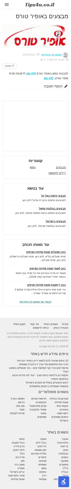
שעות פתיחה (61, 402)
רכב (44, 475)
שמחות (42, 479)
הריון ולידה (19, 446)
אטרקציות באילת (59, 398)
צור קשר (34, 324)
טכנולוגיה (63, 453)
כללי (22, 453)
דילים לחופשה (57, 173)
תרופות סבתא (38, 398)
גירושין (21, 402)
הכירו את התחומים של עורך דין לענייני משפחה (43, 364)
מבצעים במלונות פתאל (52, 208)
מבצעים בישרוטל (56, 221)
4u (39, 4)
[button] (63, 481)
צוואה (43, 413)
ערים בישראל (17, 471)
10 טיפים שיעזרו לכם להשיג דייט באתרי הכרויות (42, 360)
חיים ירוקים (19, 449)
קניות (65, 475)
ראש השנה (62, 413)
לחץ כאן (49, 78)
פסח (22, 409)
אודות (65, 324)
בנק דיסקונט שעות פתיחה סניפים (46, 284)
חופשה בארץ (18, 398)
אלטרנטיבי (62, 442)
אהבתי (8, 66)
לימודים (42, 457)
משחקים (42, 416)
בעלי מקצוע (18, 442)
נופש (33, 167)
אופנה (43, 438)
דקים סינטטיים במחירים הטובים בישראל (47, 382)
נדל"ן (65, 468)
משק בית (20, 464)
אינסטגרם (41, 402)
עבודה (64, 471)
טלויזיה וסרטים (38, 453)
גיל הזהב (41, 446)
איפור (22, 438)
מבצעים (61, 167)
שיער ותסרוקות (16, 475)
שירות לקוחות (17, 413)
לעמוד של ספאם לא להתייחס (36, 301)
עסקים (42, 471)
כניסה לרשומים (41, 327)
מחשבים (63, 464)
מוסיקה (64, 460)
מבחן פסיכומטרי (37, 405)
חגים (65, 449)
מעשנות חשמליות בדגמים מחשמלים (49, 386)
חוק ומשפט (40, 449)
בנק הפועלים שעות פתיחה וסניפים (46, 252)
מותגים (42, 460)
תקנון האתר (19, 324)
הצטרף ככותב (60, 327)
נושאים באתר (50, 324)
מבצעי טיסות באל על (53, 195)
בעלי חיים (41, 442)
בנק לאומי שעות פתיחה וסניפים (47, 268)
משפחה (42, 464)
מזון (23, 460)
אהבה (65, 438)
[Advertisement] (35, 126)
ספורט (21, 468)
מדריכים (20, 457)
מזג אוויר (20, 405)
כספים (64, 457)
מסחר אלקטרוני (37, 409)
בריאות (64, 446)
